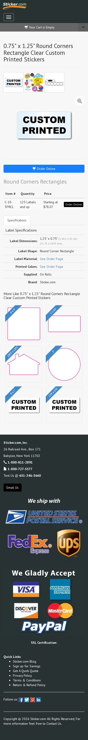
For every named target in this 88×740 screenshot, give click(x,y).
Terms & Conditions (27, 680)
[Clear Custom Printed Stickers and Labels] (34, 82)
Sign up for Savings (26, 666)
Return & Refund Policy (29, 685)
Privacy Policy (22, 675)
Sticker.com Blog (24, 661)
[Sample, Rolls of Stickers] (54, 82)
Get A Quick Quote (25, 671)
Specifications (17, 220)
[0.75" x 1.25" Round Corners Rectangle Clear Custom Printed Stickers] (14, 82)
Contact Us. (54, 723)
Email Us (13, 487)
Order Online (45, 169)
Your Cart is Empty (41, 27)
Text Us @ (22, 475)
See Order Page (51, 259)
